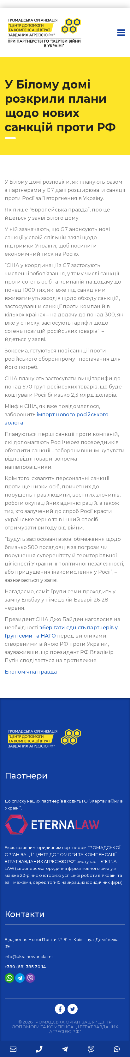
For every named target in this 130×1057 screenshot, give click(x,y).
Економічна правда (31, 672)
